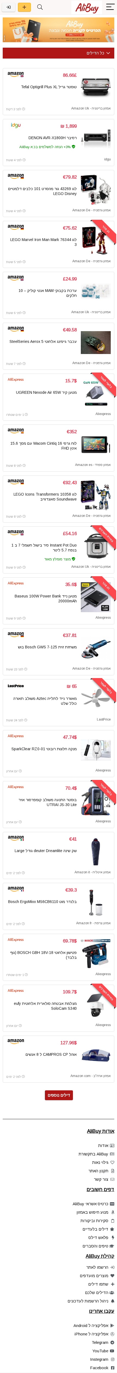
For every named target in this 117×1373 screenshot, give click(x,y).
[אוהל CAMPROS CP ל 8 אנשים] (96, 1055)
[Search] (40, 7)
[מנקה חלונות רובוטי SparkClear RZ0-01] (96, 750)
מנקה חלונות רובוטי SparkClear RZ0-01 (44, 749)
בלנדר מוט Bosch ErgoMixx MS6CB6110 (42, 901)
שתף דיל (24, 7)
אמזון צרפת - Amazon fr (93, 923)
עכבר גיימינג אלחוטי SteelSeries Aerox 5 (43, 341)
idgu (107, 159)
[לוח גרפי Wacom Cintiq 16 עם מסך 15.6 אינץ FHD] (96, 444)
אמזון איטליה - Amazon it (93, 872)
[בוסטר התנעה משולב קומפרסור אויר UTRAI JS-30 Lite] (96, 801)
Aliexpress (103, 414)
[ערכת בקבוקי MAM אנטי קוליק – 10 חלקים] (96, 291)
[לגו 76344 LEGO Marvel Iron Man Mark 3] (96, 240)
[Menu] (110, 7)
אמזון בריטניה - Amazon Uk (91, 108)
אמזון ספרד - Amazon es (93, 465)
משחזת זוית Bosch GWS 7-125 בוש (47, 647)
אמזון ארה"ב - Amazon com (90, 1076)
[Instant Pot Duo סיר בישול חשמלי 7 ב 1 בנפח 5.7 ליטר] (96, 546)
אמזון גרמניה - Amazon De (91, 210)
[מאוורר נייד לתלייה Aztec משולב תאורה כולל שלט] (96, 699)
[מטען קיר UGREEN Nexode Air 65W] (96, 393)
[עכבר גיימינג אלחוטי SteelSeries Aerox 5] (96, 342)
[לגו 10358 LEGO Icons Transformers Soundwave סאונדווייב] (96, 495)
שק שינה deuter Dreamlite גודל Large (46, 851)
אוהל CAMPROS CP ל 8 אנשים (51, 1054)
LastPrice (104, 719)
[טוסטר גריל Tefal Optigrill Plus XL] (96, 88)
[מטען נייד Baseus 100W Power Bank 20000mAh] (96, 597)
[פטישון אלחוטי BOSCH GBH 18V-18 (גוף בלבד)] (96, 953)
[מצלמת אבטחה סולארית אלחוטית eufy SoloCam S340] (96, 1004)
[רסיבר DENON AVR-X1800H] (96, 139)
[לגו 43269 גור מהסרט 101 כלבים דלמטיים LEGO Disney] (96, 189)
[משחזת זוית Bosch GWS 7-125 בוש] (96, 648)
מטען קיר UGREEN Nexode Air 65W (46, 392)
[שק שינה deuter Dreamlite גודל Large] (96, 851)
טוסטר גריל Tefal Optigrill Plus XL (49, 87)
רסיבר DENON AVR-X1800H (53, 138)
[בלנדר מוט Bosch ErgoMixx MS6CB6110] (96, 902)
